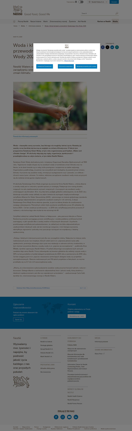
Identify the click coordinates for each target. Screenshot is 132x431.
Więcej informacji (69, 60)
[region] (66, 57)
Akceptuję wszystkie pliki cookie (86, 66)
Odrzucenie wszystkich (66, 66)
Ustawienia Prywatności (44, 66)
